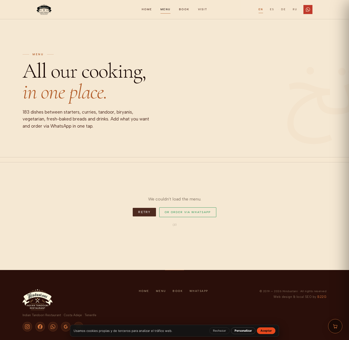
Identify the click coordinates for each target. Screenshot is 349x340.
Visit (203, 9)
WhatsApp (198, 291)
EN (261, 9)
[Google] (66, 326)
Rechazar (219, 330)
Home (147, 9)
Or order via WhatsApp (188, 212)
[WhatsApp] (307, 9)
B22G (321, 297)
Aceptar (266, 330)
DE (283, 9)
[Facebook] (40, 326)
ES (272, 9)
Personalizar (243, 330)
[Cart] (335, 326)
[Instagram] (27, 326)
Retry (144, 212)
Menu (165, 9)
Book (184, 9)
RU (295, 9)
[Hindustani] (86, 9)
